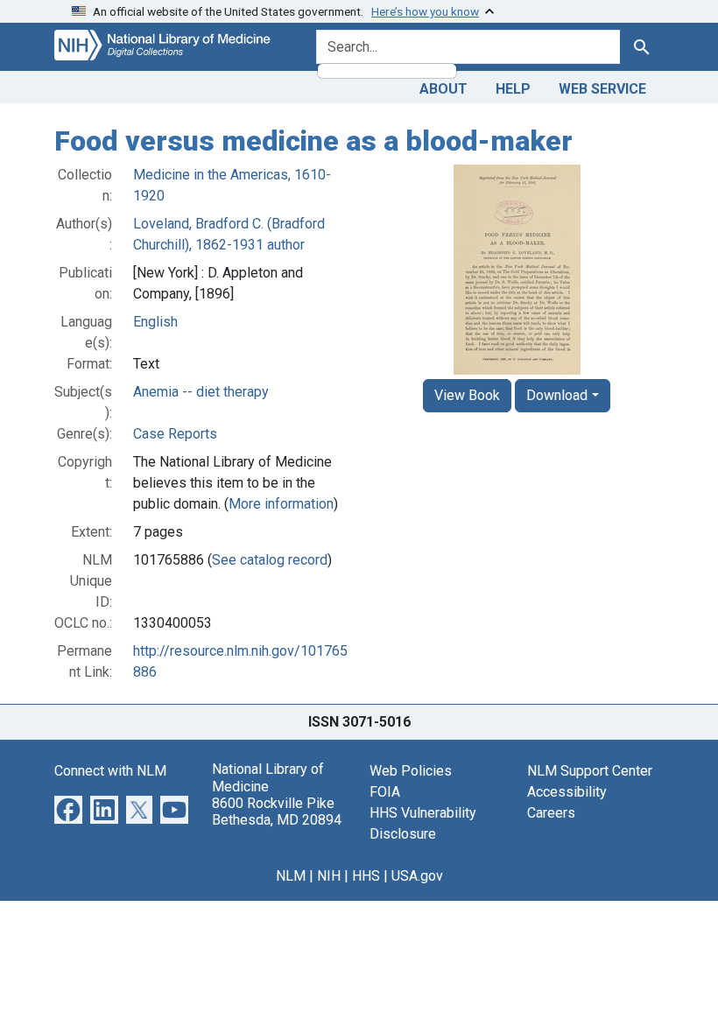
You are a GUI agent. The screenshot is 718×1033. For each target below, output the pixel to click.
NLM (291, 876)
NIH (329, 876)
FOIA (385, 792)
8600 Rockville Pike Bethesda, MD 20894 (276, 811)
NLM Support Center (589, 770)
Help (513, 89)
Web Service (602, 89)
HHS (366, 876)
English (155, 321)
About (443, 89)
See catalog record (269, 560)
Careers (551, 813)
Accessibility (567, 792)
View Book (467, 395)
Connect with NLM (110, 770)
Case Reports (175, 433)
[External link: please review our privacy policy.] (68, 809)
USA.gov (417, 876)
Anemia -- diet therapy (201, 391)
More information (281, 503)
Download (557, 395)
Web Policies (411, 770)
